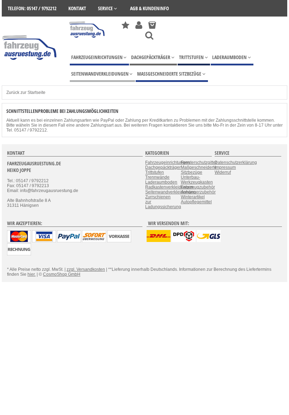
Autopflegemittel (196, 201)
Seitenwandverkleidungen (170, 192)
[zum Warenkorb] (152, 25)
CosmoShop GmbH (61, 274)
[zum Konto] (139, 25)
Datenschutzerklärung (236, 162)
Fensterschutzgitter (199, 162)
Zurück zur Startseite (25, 92)
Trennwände (157, 177)
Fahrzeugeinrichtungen (167, 162)
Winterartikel (193, 196)
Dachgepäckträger (163, 167)
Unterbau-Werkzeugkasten (197, 180)
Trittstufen (154, 172)
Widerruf (223, 172)
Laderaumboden (161, 182)
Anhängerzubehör (198, 192)
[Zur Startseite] (87, 39)
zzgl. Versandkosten (86, 269)
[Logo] (30, 70)
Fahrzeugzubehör (198, 187)
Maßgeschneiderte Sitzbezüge (199, 170)
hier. (31, 274)
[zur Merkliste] (125, 25)
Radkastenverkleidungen (169, 187)
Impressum (225, 167)
